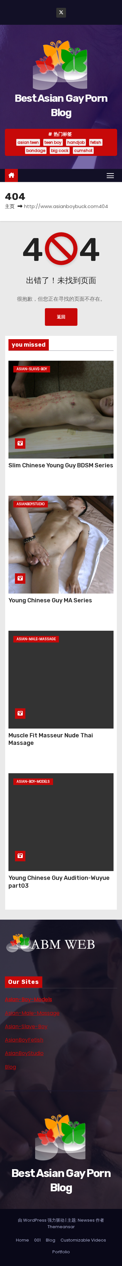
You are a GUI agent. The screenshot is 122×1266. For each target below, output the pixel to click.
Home (22, 1240)
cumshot (83, 150)
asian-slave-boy (32, 369)
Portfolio (61, 1252)
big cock (59, 150)
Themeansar (61, 1227)
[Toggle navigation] (110, 175)
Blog (10, 1067)
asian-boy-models (33, 781)
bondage (35, 150)
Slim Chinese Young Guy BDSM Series (60, 465)
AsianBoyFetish (24, 1040)
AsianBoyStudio (24, 1053)
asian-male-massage (36, 639)
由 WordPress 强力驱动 (41, 1220)
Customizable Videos (83, 1240)
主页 (10, 206)
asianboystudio (31, 504)
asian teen (28, 142)
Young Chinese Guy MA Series (50, 600)
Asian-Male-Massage (32, 1013)
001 (37, 1240)
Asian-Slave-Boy (26, 1026)
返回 (61, 317)
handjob (76, 142)
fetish (95, 142)
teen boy (53, 142)
